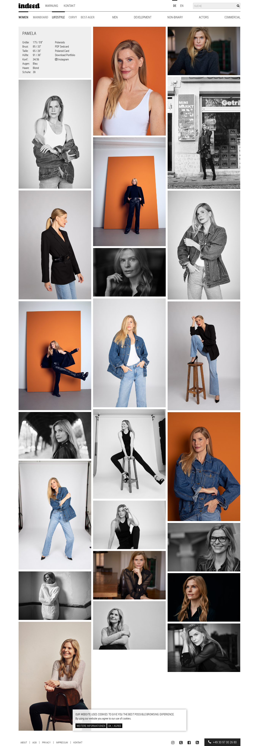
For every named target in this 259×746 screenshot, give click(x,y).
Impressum (62, 742)
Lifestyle (58, 17)
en (182, 6)
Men (115, 17)
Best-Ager (87, 17)
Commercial (232, 17)
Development (142, 17)
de (174, 6)
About (23, 742)
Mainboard (40, 17)
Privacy (46, 742)
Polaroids (60, 42)
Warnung (51, 6)
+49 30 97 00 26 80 (224, 742)
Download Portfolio (65, 55)
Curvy (73, 17)
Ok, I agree (114, 726)
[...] (129, 81)
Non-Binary (175, 17)
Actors (204, 17)
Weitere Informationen (91, 726)
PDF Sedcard (62, 46)
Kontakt (69, 6)
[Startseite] (29, 6)
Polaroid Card (62, 51)
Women (23, 17)
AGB (34, 742)
